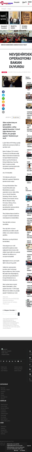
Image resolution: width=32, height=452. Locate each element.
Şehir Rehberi (4, 419)
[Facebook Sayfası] (2, 361)
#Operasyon (6, 303)
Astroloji (3, 433)
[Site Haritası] (19, 361)
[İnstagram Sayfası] (7, 361)
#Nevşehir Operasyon (8, 300)
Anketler (3, 428)
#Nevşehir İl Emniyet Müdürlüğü (11, 298)
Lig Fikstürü (3, 411)
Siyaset (3, 398)
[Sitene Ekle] (22, 361)
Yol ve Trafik (4, 406)
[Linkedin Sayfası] (13, 361)
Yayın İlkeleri (4, 369)
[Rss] (16, 361)
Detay (16, 450)
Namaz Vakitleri (5, 408)
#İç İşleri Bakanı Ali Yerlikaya (10, 302)
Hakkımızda (4, 367)
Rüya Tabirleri (4, 432)
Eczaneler (3, 410)
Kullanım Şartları (18, 367)
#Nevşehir (5, 297)
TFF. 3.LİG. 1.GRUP (5, 389)
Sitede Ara (3, 426)
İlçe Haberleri (4, 397)
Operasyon (6, 261)
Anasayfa (4, 8)
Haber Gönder (17, 370)
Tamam (23, 450)
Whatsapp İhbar (18, 369)
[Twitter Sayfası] (4, 361)
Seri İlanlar (3, 417)
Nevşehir (16, 2)
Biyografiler (4, 430)
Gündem (3, 391)
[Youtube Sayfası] (10, 361)
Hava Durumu (4, 404)
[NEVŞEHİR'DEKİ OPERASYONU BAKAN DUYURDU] (12, 81)
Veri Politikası (4, 370)
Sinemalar (3, 415)
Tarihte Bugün (4, 413)
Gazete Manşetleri (5, 420)
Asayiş (9, 8)
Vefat (2, 393)
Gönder (19, 314)
